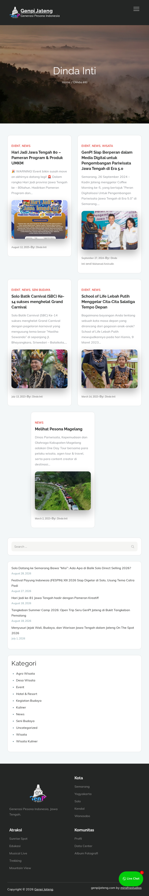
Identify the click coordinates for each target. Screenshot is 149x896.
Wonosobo (82, 816)
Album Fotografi (86, 853)
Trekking (15, 861)
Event (15, 146)
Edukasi (15, 846)
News (26, 146)
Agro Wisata (25, 673)
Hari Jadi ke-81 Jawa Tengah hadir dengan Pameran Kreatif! (55, 598)
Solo (77, 801)
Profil (78, 838)
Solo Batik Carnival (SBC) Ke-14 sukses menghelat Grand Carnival (37, 301)
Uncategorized (26, 728)
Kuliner (21, 707)
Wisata (107, 146)
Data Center (83, 846)
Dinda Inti (41, 247)
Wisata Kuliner (27, 741)
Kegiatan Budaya (29, 700)
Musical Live (18, 853)
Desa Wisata (25, 680)
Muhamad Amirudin (103, 263)
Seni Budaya (41, 290)
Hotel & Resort (26, 694)
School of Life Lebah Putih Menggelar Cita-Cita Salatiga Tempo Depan (108, 301)
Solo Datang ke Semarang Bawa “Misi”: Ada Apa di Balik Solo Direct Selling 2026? (71, 568)
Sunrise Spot (18, 838)
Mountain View (20, 868)
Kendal (79, 808)
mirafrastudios (131, 888)
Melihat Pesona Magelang (58, 429)
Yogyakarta (83, 794)
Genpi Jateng (37, 11)
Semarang (82, 786)
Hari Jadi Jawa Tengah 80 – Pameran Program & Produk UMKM (37, 157)
